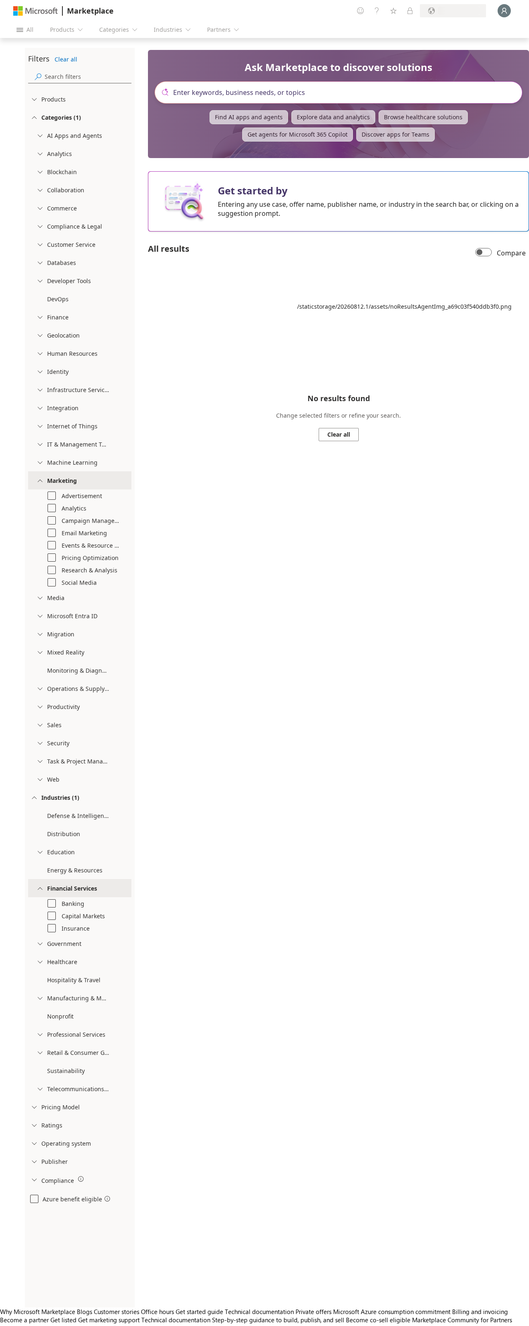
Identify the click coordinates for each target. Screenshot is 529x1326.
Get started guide (199, 1311)
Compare (511, 253)
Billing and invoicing (480, 1311)
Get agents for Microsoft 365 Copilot (298, 134)
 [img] (81, 1179)
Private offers (313, 1311)
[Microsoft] (35, 11)
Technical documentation (259, 1311)
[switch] (483, 253)
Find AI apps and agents (249, 117)
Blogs (84, 1311)
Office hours (157, 1311)
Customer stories (116, 1311)
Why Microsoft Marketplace (37, 1311)
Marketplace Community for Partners (462, 1320)
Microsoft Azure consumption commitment (392, 1311)
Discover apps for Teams (395, 134)
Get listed (63, 1320)
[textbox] (341, 92)
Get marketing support (109, 1320)
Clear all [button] (66, 59)
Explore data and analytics (333, 117)
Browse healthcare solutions (423, 117)
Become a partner (24, 1320)
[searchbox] (88, 77)
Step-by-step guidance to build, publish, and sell (278, 1320)
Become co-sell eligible (378, 1320)
